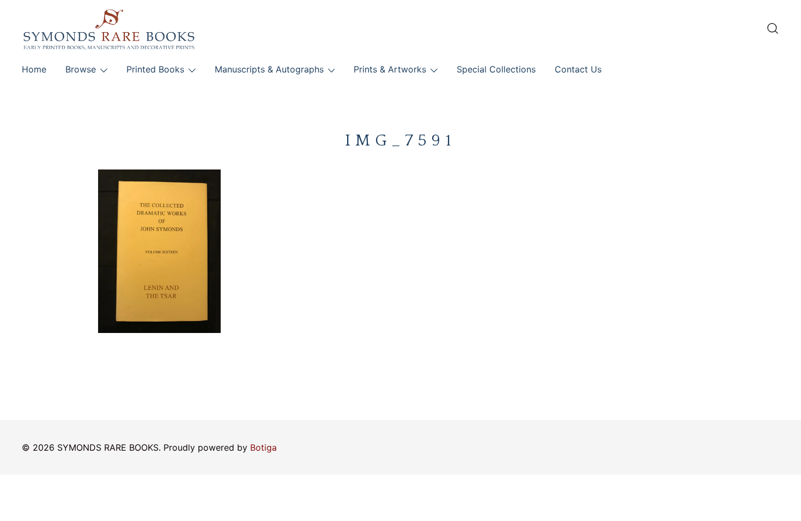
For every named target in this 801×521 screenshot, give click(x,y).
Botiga (263, 447)
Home (34, 69)
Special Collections (496, 69)
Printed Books (155, 69)
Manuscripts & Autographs (269, 69)
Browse (80, 69)
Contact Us (578, 69)
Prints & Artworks (390, 69)
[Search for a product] (772, 28)
